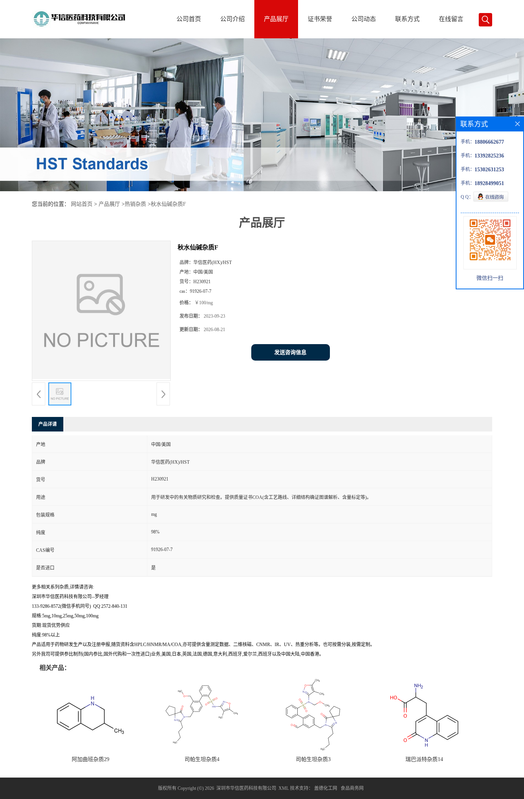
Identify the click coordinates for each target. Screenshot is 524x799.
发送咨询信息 (290, 352)
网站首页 (81, 204)
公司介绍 (232, 19)
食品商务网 (352, 788)
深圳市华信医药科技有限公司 (246, 788)
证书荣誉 (320, 19)
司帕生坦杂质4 (202, 759)
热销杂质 (135, 204)
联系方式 (407, 19)
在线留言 (451, 19)
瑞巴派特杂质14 (424, 759)
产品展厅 (276, 19)
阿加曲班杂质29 (90, 759)
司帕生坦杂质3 (313, 759)
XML (283, 788)
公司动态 (363, 19)
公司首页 (188, 19)
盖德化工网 (325, 788)
